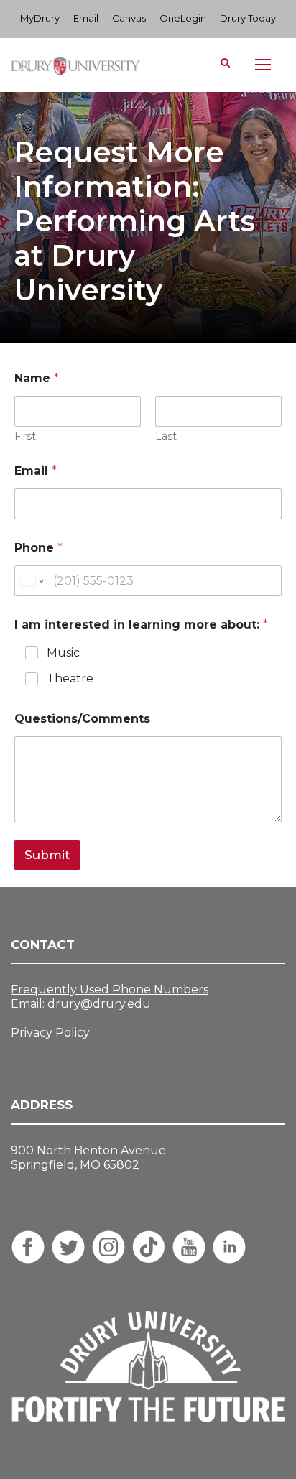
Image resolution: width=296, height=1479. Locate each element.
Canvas (129, 18)
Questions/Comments (82, 718)
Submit (47, 855)
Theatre (70, 678)
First (25, 436)
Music (63, 652)
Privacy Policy (50, 1032)
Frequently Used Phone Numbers (109, 989)
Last (166, 436)
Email (85, 18)
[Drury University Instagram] (108, 1247)
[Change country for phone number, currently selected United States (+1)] (31, 580)
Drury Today (248, 18)
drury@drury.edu (99, 1004)
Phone (38, 548)
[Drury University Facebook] (28, 1247)
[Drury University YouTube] (189, 1247)
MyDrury (40, 18)
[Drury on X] (68, 1247)
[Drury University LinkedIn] (229, 1247)
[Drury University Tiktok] (148, 1247)
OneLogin (182, 18)
